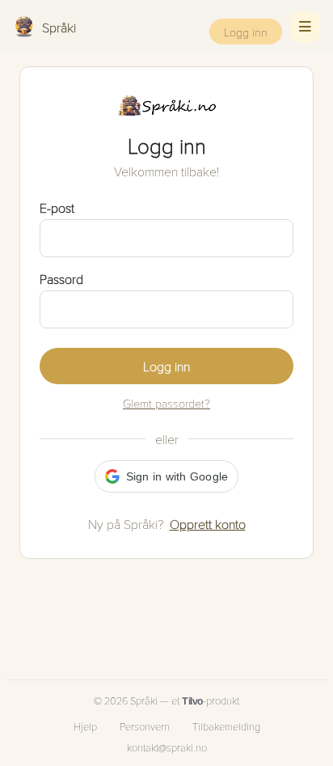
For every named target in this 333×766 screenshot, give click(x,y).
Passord (61, 278)
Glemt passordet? (166, 403)
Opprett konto (208, 523)
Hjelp (85, 726)
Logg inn (246, 31)
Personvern (145, 726)
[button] (167, 476)
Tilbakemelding (226, 726)
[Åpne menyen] (304, 26)
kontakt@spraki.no (167, 747)
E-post (57, 207)
